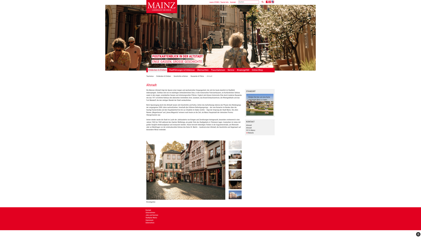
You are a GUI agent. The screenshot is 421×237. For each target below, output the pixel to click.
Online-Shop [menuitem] (257, 70)
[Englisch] (273, 2)
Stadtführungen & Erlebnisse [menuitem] (182, 70)
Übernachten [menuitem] (203, 70)
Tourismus (150, 76)
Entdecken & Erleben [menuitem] (157, 70)
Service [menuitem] (231, 70)
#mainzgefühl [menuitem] (243, 70)
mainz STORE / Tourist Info (219, 2)
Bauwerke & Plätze (197, 76)
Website (251, 133)
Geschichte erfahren (181, 76)
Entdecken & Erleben (163, 76)
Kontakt (233, 2)
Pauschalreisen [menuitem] (218, 70)
